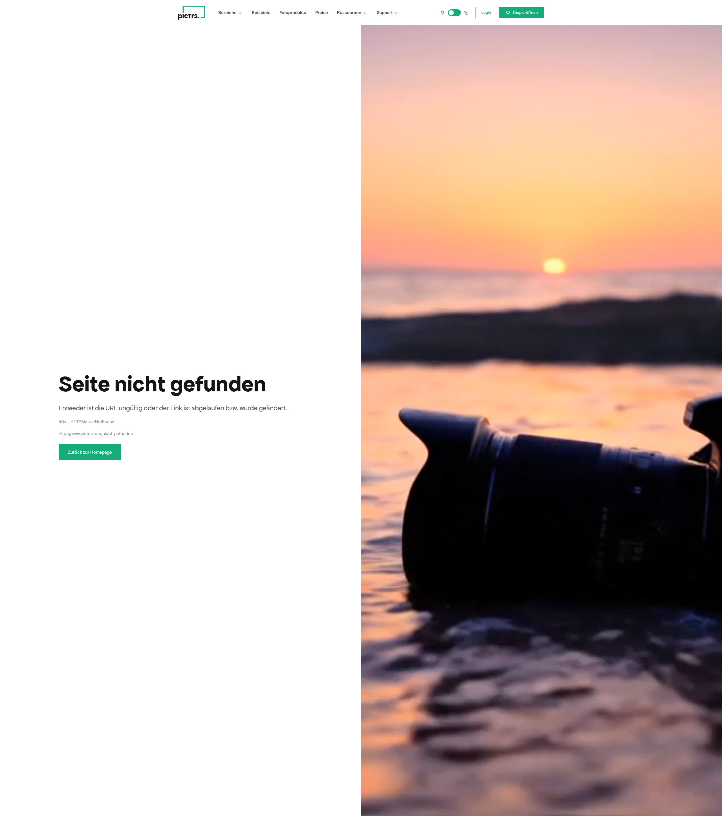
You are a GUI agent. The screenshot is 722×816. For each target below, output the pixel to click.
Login (486, 12)
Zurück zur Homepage (90, 452)
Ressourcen (349, 12)
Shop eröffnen (525, 12)
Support (385, 12)
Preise (321, 12)
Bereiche (227, 12)
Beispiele (261, 12)
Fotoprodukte (292, 12)
